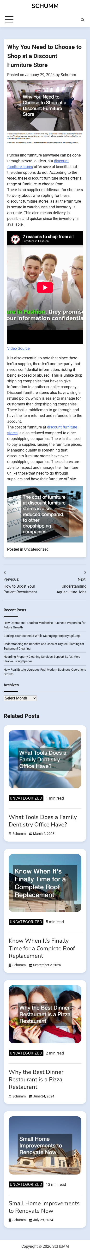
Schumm (68, 74)
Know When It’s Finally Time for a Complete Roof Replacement (42, 948)
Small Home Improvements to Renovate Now (44, 1207)
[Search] (82, 20)
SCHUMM (45, 6)
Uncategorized (36, 549)
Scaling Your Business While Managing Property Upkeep (42, 636)
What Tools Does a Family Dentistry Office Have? (43, 820)
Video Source (18, 348)
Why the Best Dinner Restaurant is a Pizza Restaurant (36, 1079)
